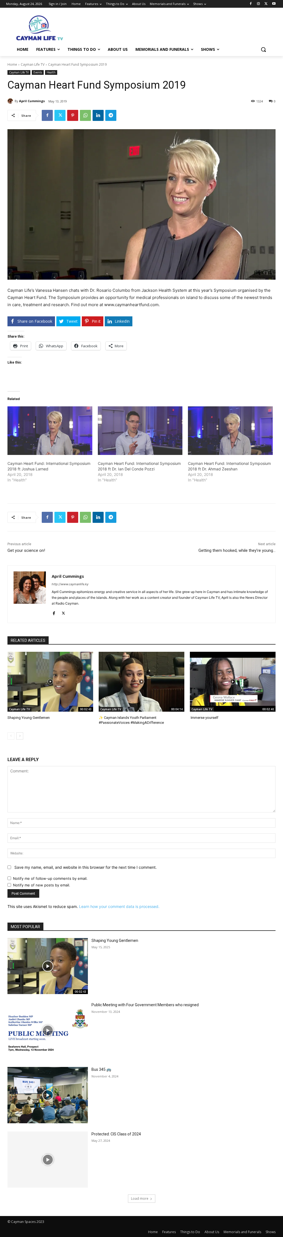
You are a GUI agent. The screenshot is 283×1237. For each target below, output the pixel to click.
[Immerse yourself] (233, 682)
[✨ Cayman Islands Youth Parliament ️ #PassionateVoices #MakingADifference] (141, 682)
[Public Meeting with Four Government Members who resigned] (47, 1030)
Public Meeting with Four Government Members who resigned (145, 1005)
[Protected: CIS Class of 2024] (47, 1160)
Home (12, 64)
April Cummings (32, 101)
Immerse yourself (204, 718)
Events (37, 72)
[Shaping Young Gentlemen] (50, 682)
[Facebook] (251, 4)
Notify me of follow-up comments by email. (50, 878)
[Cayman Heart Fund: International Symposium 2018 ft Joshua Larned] (49, 430)
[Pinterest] (72, 115)
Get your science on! (26, 550)
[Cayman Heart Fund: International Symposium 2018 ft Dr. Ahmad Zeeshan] (230, 430)
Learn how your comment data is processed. (119, 906)
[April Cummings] (11, 101)
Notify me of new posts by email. (41, 885)
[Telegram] (110, 115)
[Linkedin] (98, 115)
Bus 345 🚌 (101, 1069)
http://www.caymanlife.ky (70, 584)
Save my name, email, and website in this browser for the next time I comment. (85, 867)
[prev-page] (10, 736)
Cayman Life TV (32, 64)
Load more (139, 1198)
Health (51, 72)
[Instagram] (258, 4)
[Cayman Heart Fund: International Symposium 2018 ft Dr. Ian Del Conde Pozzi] (140, 430)
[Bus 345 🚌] (47, 1095)
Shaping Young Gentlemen (28, 718)
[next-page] (19, 736)
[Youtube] (274, 4)
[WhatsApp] (85, 115)
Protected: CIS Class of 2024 (116, 1134)
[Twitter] (266, 4)
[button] (263, 49)
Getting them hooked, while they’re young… (237, 550)
